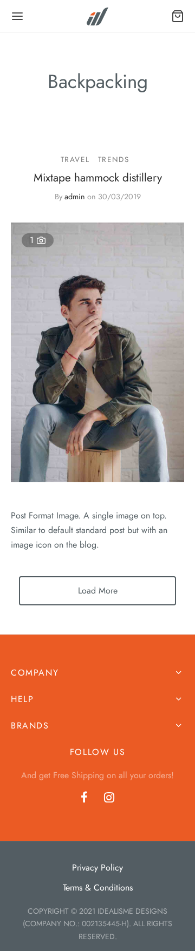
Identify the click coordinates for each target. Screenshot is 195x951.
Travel (75, 159)
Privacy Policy (97, 867)
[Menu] (17, 16)
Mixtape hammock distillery (98, 178)
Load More (98, 590)
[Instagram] (109, 798)
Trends (113, 159)
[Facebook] (84, 798)
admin (74, 196)
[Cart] (177, 16)
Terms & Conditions (98, 887)
